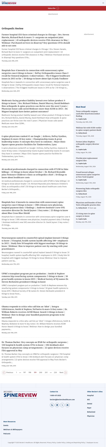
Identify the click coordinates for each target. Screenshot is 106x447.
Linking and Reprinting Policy (75, 442)
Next (61, 372)
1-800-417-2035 (55, 395)
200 (40, 372)
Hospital (90, 395)
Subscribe (51, 8)
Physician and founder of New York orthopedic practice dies (88, 203)
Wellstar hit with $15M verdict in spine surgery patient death (88, 128)
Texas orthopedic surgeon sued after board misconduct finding (88, 113)
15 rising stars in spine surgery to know (85, 214)
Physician (90, 416)
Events (5, 425)
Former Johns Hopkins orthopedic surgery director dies (87, 144)
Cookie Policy (61, 442)
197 (24, 372)
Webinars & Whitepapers (12, 430)
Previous (9, 372)
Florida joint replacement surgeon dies (87, 159)
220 (55, 372)
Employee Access (92, 442)
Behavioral (91, 412)
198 (29, 372)
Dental (89, 404)
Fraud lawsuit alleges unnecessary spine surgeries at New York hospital (88, 174)
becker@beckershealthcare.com (62, 400)
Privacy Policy (51, 442)
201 (46, 372)
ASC (88, 400)
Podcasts (6, 434)
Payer (89, 408)
